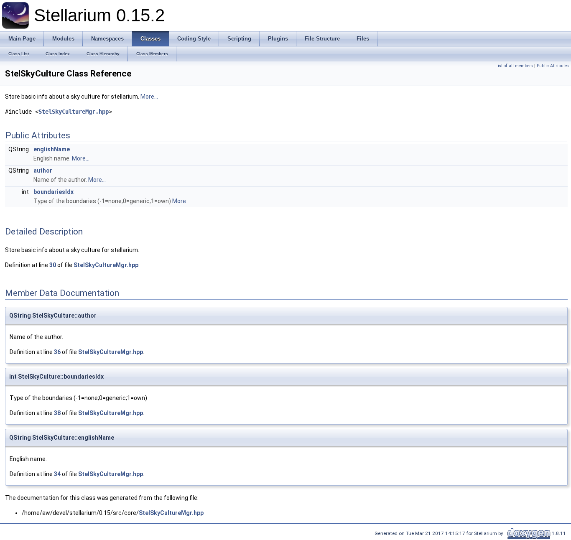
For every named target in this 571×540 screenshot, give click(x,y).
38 (57, 413)
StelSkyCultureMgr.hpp (73, 111)
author (42, 170)
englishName (51, 149)
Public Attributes (553, 66)
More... (149, 96)
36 (57, 352)
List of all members (514, 66)
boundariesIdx (53, 191)
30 (52, 265)
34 (57, 474)
